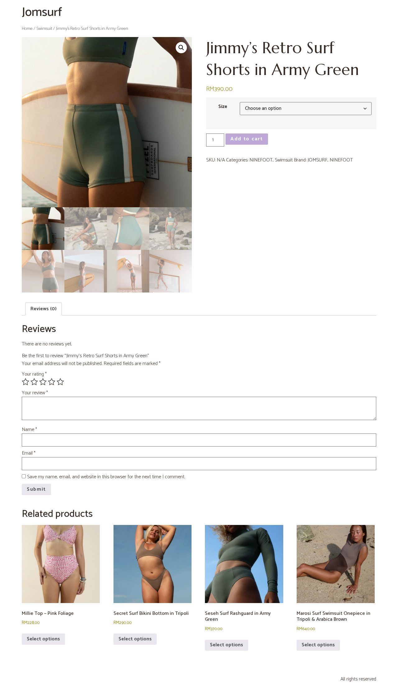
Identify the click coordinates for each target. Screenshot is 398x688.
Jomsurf (42, 12)
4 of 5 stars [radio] (51, 382)
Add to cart (246, 139)
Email (28, 453)
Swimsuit (44, 28)
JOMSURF (317, 160)
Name (29, 429)
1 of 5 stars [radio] (25, 382)
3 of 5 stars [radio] (43, 382)
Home (27, 28)
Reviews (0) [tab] (43, 309)
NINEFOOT (261, 160)
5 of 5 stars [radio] (60, 382)
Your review (35, 393)
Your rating (34, 374)
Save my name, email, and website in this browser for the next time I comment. (106, 477)
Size (222, 106)
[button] (181, 47)
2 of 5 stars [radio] (34, 382)
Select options (43, 639)
